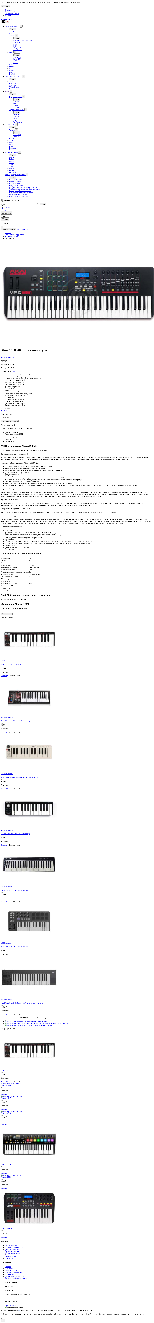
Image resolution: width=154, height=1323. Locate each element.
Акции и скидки (11, 1255)
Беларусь (12, 83)
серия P (16, 44)
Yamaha (12, 35)
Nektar (11, 168)
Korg (11, 72)
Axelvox (12, 161)
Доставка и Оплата (12, 12)
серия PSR (17, 135)
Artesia (11, 70)
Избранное (9, 1269)
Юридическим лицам (12, 1253)
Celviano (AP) (18, 57)
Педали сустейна (15, 181)
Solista (11, 31)
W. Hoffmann (18, 122)
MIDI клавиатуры (11, 152)
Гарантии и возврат (12, 14)
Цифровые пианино (12, 26)
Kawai (11, 89)
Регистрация (9, 1274)
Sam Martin (13, 85)
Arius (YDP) (17, 42)
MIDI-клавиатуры (7, 357)
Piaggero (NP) (18, 48)
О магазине (9, 10)
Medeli (11, 142)
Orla (10, 68)
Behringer (12, 148)
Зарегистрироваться (24, 229)
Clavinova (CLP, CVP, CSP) (22, 40)
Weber (15, 118)
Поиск (43, 204)
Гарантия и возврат (12, 1251)
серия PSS (17, 137)
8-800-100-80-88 (10, 1305)
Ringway (16, 107)
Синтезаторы (10, 124)
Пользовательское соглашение (16, 1276)
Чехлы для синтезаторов (18, 194)
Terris (11, 140)
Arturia (11, 163)
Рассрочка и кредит (12, 1249)
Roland (11, 66)
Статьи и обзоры (11, 1257)
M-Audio (12, 157)
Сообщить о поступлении (10, 421)
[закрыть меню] (7, 22)
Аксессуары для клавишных (15, 175)
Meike (11, 144)
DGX (15, 46)
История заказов (11, 1270)
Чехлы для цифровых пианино (20, 191)
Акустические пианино (13, 76)
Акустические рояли (16, 110)
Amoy (11, 33)
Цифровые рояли (15, 97)
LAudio (11, 170)
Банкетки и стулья (15, 179)
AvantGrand (17, 50)
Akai (14, 371)
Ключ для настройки (16, 185)
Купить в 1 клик (14, 676)
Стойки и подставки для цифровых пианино (25, 189)
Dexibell (12, 74)
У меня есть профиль (8, 229)
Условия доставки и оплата (14, 1247)
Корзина (8, 1267)
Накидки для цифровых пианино (21, 193)
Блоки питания (14, 183)
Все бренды (9, 1258)
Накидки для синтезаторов (18, 196)
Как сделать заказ (11, 1245)
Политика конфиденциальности (16, 1278)
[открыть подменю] (21, 26)
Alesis (11, 165)
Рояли (7, 91)
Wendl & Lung (14, 87)
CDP (15, 61)
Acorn (11, 166)
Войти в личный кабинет (14, 1272)
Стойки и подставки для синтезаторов (23, 187)
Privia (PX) (17, 59)
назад (13, 29)
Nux (10, 65)
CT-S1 (15, 63)
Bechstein (16, 120)
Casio (11, 52)
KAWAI (16, 105)
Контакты (8, 16)
